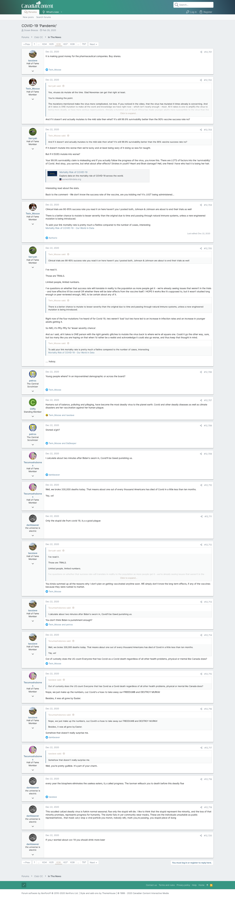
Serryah (32, 138)
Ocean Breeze (31, 30)
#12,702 (208, 80)
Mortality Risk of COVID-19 (73, 172)
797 (84, 44)
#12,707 (208, 400)
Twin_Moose (33, 88)
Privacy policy (183, 885)
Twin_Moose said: (57, 135)
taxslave (32, 60)
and (61, 415)
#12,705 (208, 248)
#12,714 (208, 635)
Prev (27, 44)
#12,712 (208, 544)
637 (65, 44)
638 (72, 44)
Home (201, 885)
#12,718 (208, 779)
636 (58, 44)
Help (194, 885)
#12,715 (208, 674)
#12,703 (208, 129)
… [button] (39, 44)
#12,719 (208, 807)
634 (44, 44)
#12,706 (208, 372)
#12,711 (208, 516)
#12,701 (208, 52)
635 (51, 44)
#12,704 (208, 205)
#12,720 (208, 835)
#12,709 (208, 453)
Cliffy (33, 408)
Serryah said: (54, 86)
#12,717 (208, 747)
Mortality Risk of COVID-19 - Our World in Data (70, 228)
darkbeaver (33, 525)
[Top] (207, 885)
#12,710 (208, 485)
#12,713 (208, 602)
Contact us (151, 885)
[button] (61, 12)
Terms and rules (167, 885)
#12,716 (208, 709)
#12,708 (208, 425)
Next (92, 44)
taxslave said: (55, 679)
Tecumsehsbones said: (59, 607)
